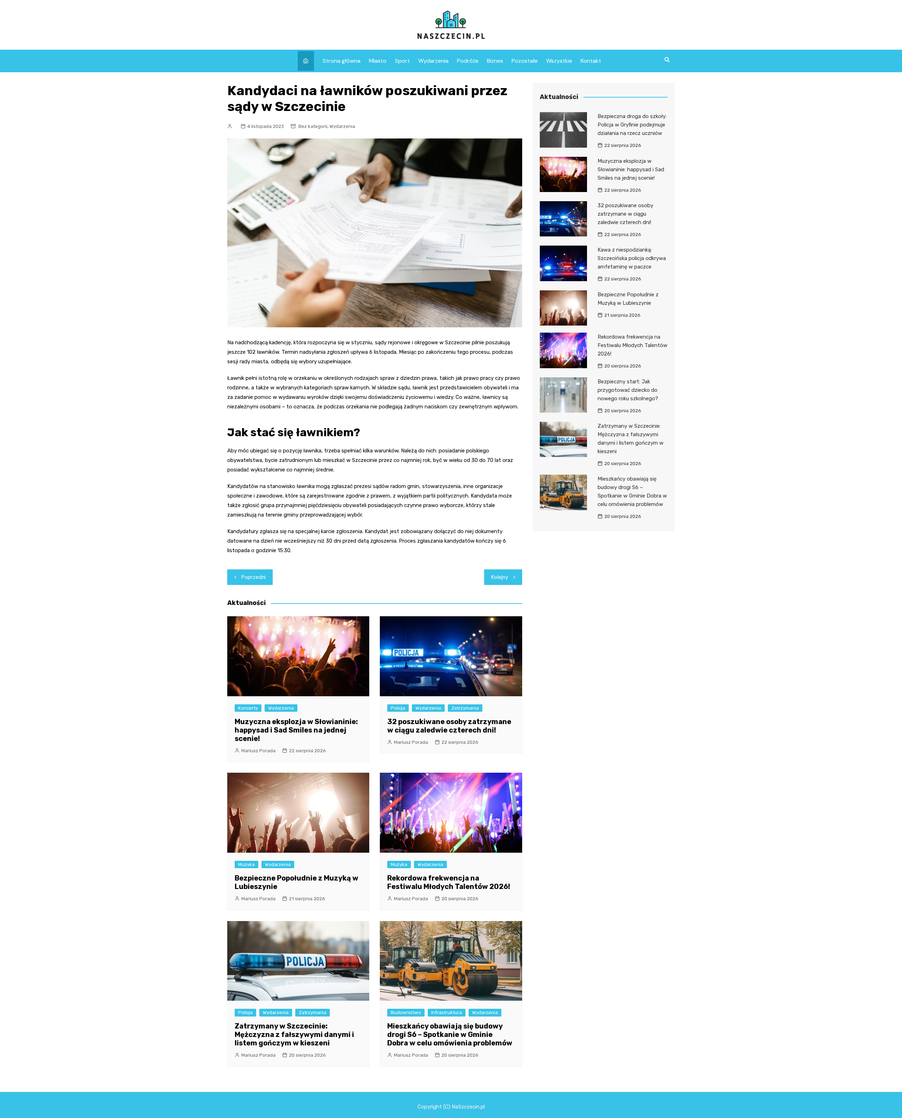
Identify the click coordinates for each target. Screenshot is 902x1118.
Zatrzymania (465, 708)
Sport (402, 60)
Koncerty (248, 708)
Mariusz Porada (258, 750)
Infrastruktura (446, 1012)
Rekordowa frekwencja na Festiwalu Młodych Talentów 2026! (448, 882)
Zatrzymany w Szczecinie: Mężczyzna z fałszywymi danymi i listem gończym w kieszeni (294, 1034)
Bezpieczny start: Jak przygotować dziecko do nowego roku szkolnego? (628, 390)
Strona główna (341, 60)
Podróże (467, 60)
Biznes (495, 60)
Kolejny (499, 577)
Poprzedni (253, 577)
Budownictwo (406, 1012)
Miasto (378, 60)
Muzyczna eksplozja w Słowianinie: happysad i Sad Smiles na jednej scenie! (296, 730)
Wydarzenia (433, 60)
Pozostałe (525, 60)
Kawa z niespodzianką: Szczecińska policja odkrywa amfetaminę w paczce (632, 258)
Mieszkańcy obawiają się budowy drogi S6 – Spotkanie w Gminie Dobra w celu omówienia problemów (449, 1034)
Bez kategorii (312, 126)
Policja (398, 708)
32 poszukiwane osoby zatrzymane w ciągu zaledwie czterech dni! (449, 725)
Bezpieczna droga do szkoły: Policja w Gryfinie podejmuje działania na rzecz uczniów (632, 124)
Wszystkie (559, 60)
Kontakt (591, 60)
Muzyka (246, 864)
